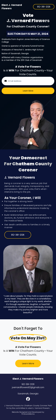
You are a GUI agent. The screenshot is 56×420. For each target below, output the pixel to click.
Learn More (28, 90)
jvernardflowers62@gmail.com (28, 387)
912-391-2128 (28, 384)
